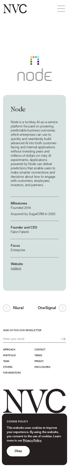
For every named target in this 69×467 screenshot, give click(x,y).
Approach (9, 349)
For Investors (12, 372)
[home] (15, 8)
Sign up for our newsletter (22, 330)
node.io (16, 268)
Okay (18, 451)
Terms (38, 355)
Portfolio (9, 355)
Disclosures (42, 367)
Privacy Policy (32, 441)
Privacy (39, 361)
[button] (61, 9)
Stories (7, 367)
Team (6, 361)
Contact (39, 349)
